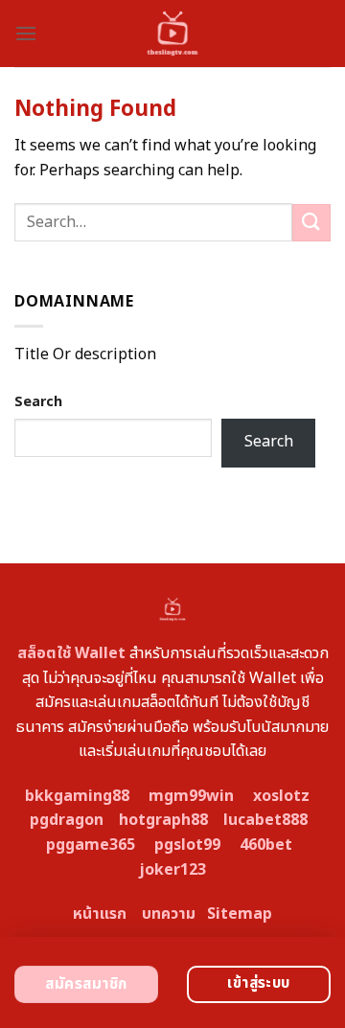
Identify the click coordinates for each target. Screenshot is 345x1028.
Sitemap (239, 913)
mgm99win (191, 796)
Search (38, 402)
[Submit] (311, 222)
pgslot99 (187, 845)
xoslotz (281, 796)
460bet (266, 845)
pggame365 (90, 845)
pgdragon (67, 820)
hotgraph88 (163, 820)
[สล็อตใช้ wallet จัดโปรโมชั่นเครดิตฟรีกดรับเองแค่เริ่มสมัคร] (173, 33)
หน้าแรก (99, 913)
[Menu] (25, 33)
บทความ (169, 913)
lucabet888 (265, 820)
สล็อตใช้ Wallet (71, 653)
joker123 (172, 869)
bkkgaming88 (77, 796)
